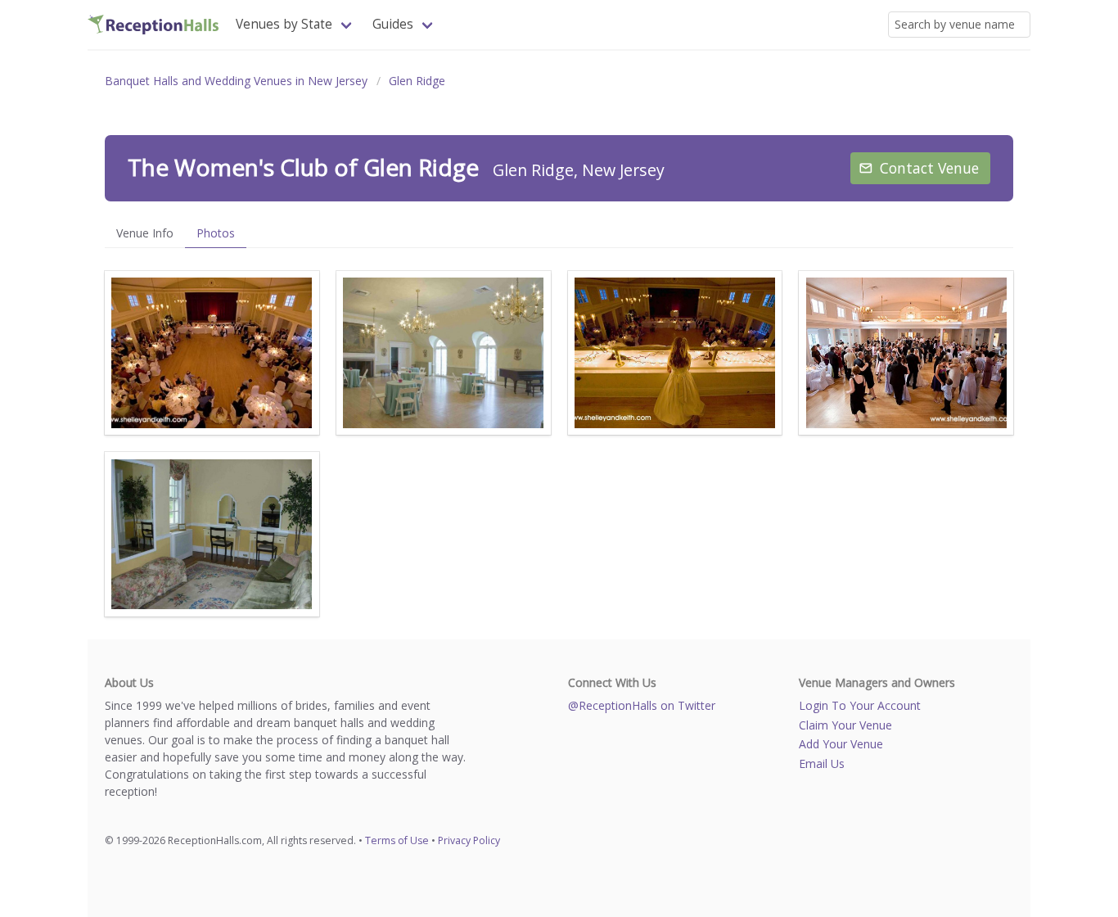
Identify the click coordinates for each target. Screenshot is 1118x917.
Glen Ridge (417, 80)
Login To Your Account (860, 705)
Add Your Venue (841, 744)
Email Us (822, 763)
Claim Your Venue (845, 725)
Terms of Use (397, 840)
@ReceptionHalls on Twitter (641, 705)
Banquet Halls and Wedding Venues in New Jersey (236, 80)
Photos (215, 233)
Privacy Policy (469, 840)
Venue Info (145, 233)
